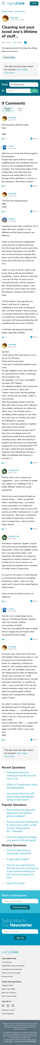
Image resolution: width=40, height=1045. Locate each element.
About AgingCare (8, 1014)
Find (5, 84)
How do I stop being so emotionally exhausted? (19, 852)
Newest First (8, 109)
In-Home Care (7, 962)
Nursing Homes (7, 976)
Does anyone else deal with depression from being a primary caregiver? (21, 813)
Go (34, 90)
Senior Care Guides (8, 989)
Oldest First (20, 109)
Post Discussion (20, 907)
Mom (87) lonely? (16, 883)
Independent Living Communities (13, 966)
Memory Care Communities (11, 973)
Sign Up (20, 937)
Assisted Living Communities (12, 969)
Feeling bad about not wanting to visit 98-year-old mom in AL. (21, 775)
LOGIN (34, 3)
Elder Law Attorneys (9, 993)
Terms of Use (32, 1040)
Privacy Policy (9, 1041)
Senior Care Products (9, 996)
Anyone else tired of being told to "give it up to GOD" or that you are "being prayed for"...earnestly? (22, 826)
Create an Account (8, 1010)
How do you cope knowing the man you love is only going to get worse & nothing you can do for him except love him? (22, 871)
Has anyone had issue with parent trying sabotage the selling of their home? (21, 796)
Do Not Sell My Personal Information (25, 1041)
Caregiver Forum (7, 985)
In (3, 91)
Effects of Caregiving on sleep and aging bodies (22, 786)
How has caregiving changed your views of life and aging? (22, 839)
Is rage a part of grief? (18, 859)
